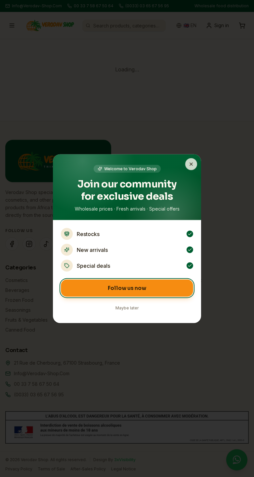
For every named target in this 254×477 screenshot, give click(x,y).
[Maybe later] (191, 164)
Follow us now (127, 287)
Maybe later (127, 307)
